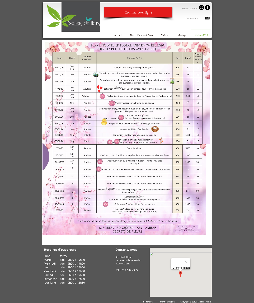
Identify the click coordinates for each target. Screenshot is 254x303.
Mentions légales (167, 301)
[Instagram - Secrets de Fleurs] (201, 7)
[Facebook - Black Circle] (207, 7)
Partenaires (148, 301)
